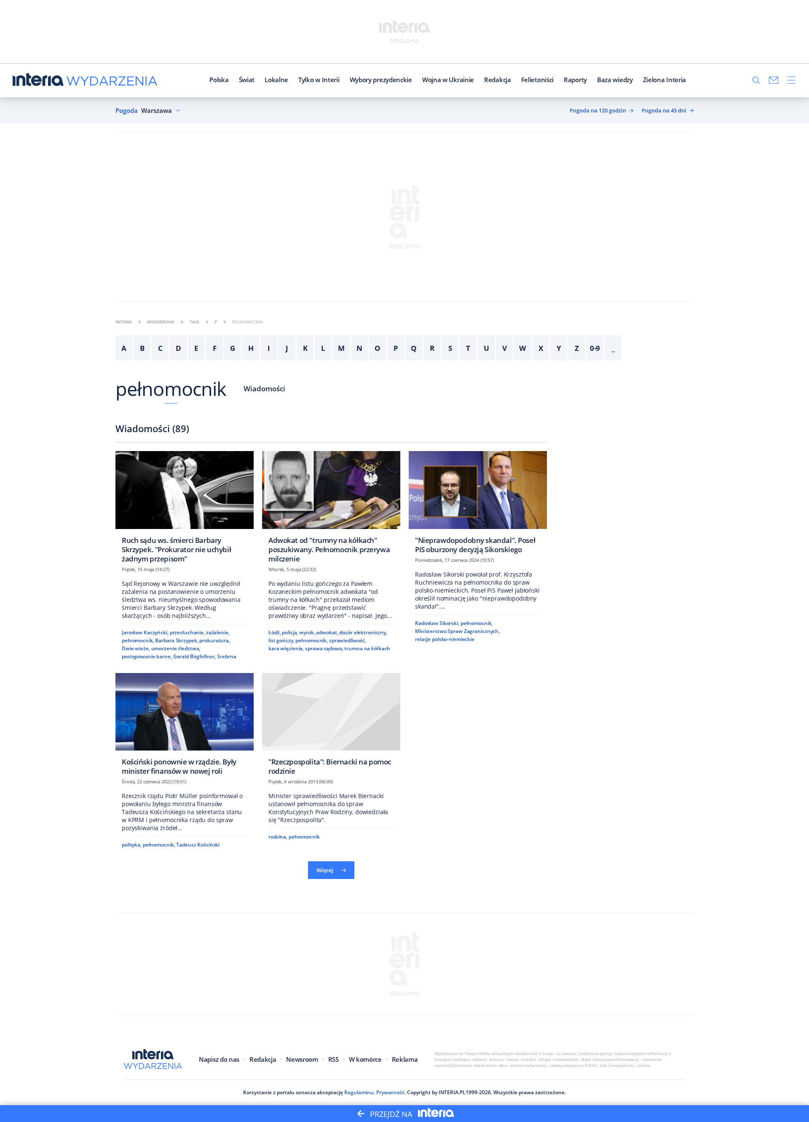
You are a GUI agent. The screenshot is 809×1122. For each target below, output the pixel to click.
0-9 (595, 348)
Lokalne (276, 79)
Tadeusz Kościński (198, 844)
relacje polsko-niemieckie (444, 639)
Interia (123, 322)
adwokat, (327, 632)
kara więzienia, (286, 648)
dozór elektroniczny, (363, 632)
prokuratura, (214, 640)
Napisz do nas (219, 1059)
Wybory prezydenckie (381, 79)
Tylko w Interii (319, 79)
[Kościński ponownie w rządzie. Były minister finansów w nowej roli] (184, 726)
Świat (247, 79)
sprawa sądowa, (324, 648)
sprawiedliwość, (347, 640)
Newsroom (302, 1059)
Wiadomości (264, 388)
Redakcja (497, 79)
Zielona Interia (664, 79)
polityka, (132, 844)
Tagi (194, 322)
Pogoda (126, 111)
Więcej (324, 870)
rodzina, (277, 836)
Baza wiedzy (615, 79)
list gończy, (281, 640)
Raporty (575, 79)
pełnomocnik (170, 388)
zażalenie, (218, 632)
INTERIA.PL (452, 1092)
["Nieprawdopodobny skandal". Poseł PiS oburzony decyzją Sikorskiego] (478, 504)
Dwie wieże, (136, 648)
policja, (290, 632)
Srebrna (226, 656)
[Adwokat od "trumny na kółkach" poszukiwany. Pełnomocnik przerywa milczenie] (331, 509)
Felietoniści (537, 79)
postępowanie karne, (147, 656)
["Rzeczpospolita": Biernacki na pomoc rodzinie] (331, 726)
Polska (218, 79)
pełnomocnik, (138, 640)
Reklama (405, 1059)
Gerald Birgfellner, (194, 656)
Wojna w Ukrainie (448, 79)
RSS (333, 1059)
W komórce (365, 1059)
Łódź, (274, 632)
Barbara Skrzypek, (176, 640)
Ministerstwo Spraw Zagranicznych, (457, 631)
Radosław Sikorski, (437, 623)
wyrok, (307, 632)
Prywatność (390, 1092)
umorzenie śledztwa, (176, 648)
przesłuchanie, (187, 632)
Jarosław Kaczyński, (145, 632)
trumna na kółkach (367, 648)
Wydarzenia (160, 322)
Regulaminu (359, 1092)
